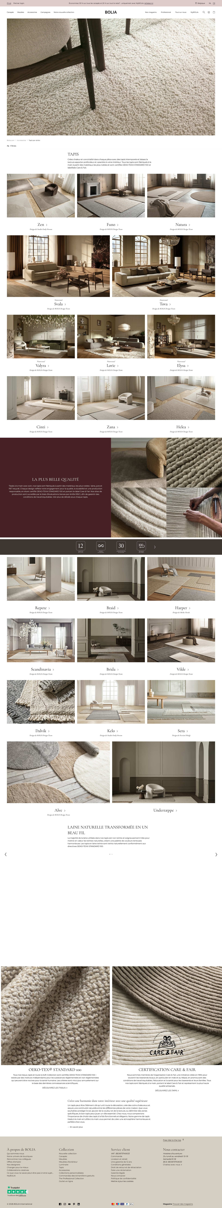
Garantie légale (118, 1173)
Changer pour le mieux (17, 1167)
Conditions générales (121, 1165)
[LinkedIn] (78, 1204)
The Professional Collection (71, 1178)
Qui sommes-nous (15, 1153)
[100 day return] (141, 547)
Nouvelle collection (68, 1153)
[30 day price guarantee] (121, 547)
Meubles (63, 1159)
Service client (120, 1149)
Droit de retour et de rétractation (126, 1167)
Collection (66, 1149)
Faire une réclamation (121, 1170)
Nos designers (13, 1165)
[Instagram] (65, 1204)
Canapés (63, 1156)
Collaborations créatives (18, 1170)
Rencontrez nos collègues (19, 1159)
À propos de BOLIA (21, 1149)
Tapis (61, 1167)
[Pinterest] (74, 1204)
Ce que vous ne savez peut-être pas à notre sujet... (30, 1173)
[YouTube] (69, 1204)
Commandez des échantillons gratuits (76, 1176)
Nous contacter (118, 1176)
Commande (116, 1156)
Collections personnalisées (71, 1173)
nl (210, 3)
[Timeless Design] (101, 547)
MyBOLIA (11, 1176)
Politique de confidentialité (123, 1178)
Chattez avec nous (171, 1165)
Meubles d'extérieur (68, 1162)
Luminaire (63, 1165)
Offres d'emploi (14, 1162)
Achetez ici (148, 3)
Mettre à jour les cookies (122, 1181)
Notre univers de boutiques (19, 1156)
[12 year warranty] (80, 547)
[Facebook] (60, 1204)
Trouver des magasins (183, 1204)
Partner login (18, 3)
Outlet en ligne (66, 1181)
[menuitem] (11, 12)
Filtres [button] (13, 146)
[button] (8, 146)
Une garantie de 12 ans (121, 1162)
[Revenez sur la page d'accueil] (111, 12)
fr (214, 3)
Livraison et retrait (119, 1159)
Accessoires (64, 1170)
